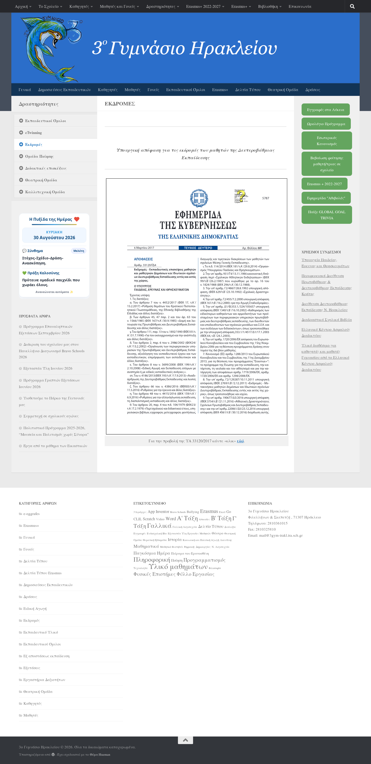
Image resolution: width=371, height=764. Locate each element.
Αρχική (21, 6)
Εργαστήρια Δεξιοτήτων (44, 679)
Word (171, 518)
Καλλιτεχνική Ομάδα (45, 192)
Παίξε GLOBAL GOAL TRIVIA (327, 214)
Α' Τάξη (187, 518)
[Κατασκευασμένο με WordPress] (53, 754)
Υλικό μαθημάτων (178, 566)
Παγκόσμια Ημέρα (152, 553)
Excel (222, 512)
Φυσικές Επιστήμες (155, 573)
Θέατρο (217, 533)
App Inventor (158, 511)
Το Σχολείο (49, 6)
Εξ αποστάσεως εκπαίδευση (46, 655)
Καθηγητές (79, 6)
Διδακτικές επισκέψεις (46, 168)
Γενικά (25, 89)
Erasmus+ (239, 6)
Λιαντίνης (226, 540)
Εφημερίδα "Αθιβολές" (326, 197)
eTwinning (33, 132)
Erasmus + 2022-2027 (324, 183)
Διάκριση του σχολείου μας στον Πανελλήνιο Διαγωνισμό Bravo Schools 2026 (52, 350)
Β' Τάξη (221, 518)
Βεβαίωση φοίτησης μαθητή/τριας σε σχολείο (326, 163)
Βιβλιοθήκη (268, 6)
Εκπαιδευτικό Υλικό (40, 632)
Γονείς (153, 89)
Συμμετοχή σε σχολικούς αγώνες (50, 415)
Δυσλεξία (230, 527)
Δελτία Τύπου (248, 89)
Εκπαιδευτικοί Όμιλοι (185, 89)
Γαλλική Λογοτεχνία (185, 527)
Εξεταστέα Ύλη (177, 533)
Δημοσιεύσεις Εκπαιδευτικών (64, 89)
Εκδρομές (33, 144)
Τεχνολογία (141, 568)
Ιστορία (175, 539)
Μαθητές (133, 89)
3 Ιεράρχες (140, 512)
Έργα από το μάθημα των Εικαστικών (55, 445)
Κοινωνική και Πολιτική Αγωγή (201, 540)
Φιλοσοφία (215, 568)
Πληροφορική (152, 559)
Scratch (149, 519)
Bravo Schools (178, 512)
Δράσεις (312, 89)
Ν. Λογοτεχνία (220, 547)
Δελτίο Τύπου (210, 526)
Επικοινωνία (300, 6)
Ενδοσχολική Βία (157, 533)
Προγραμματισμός (204, 559)
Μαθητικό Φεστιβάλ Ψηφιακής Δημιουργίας (185, 547)
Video (160, 519)
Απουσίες (204, 519)
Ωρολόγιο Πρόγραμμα (326, 123)
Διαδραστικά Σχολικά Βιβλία (327, 319)
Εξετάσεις (31, 667)
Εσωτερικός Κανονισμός (327, 140)
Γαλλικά (159, 525)
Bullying (193, 511)
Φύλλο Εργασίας (196, 573)
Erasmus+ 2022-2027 (203, 6)
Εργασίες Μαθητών (199, 533)
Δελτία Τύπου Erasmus (42, 572)
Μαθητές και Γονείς (117, 6)
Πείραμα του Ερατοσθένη (190, 553)
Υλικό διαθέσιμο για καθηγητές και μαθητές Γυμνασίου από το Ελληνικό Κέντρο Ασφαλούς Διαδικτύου (325, 357)
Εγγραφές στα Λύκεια (325, 109)
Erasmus (209, 510)
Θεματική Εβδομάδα (155, 540)
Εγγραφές (140, 533)
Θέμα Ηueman (100, 754)
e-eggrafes (31, 513)
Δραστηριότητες (160, 6)
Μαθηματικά (146, 546)
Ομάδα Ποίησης (39, 156)
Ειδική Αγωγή (35, 608)
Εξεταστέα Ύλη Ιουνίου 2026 (47, 368)
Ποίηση (176, 560)
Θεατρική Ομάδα (283, 89)
